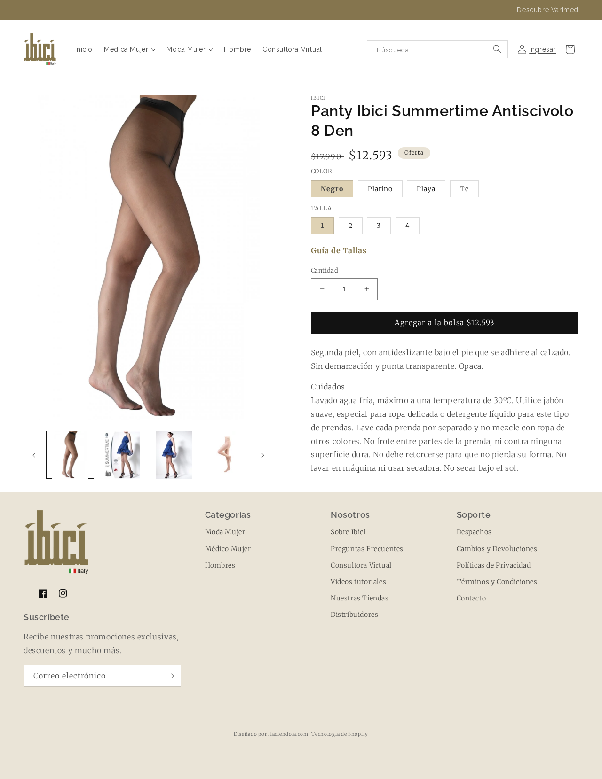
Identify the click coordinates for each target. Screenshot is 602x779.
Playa (426, 189)
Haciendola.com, (289, 734)
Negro (332, 189)
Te (464, 189)
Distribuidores (354, 614)
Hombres (220, 565)
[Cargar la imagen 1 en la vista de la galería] (70, 454)
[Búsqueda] (497, 49)
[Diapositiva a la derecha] (263, 455)
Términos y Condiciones (497, 581)
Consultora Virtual (361, 565)
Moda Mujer (225, 532)
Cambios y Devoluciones (497, 549)
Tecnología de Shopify (339, 734)
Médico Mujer (228, 549)
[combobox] (437, 49)
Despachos (474, 532)
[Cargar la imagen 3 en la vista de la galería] (174, 454)
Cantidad (324, 270)
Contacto (471, 598)
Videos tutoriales (358, 581)
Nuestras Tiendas (360, 598)
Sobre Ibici (348, 532)
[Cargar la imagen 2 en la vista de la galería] (121, 454)
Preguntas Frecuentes (367, 549)
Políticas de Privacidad (494, 565)
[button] (129, 49)
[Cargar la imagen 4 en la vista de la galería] (225, 454)
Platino (380, 189)
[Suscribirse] (170, 676)
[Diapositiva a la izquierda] (34, 455)
